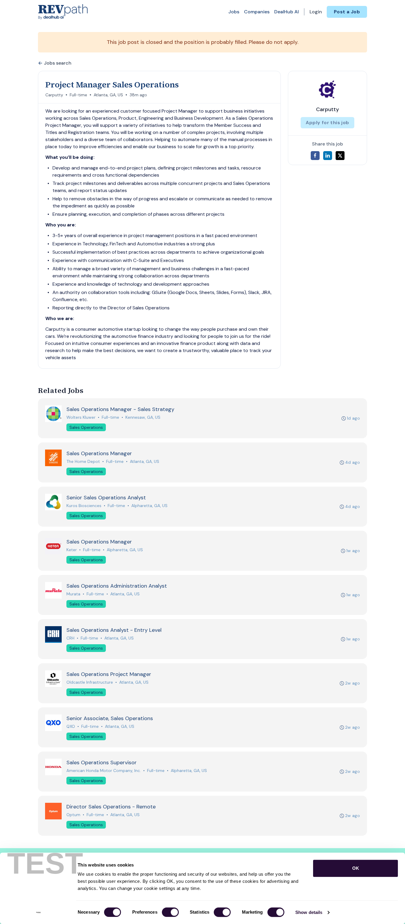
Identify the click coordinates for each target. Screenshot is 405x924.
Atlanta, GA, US (108, 94)
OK (355, 868)
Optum (73, 814)
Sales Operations (86, 427)
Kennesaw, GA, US (142, 417)
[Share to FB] (315, 155)
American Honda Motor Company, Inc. (103, 770)
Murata (73, 594)
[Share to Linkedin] (327, 155)
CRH (70, 638)
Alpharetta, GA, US (149, 505)
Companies (257, 12)
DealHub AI (286, 12)
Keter (71, 549)
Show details (308, 912)
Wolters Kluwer (80, 417)
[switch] (170, 912)
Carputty (54, 94)
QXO (70, 726)
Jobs (233, 12)
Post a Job (347, 12)
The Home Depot (83, 461)
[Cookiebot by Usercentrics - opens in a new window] (38, 912)
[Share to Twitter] (340, 155)
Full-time (78, 94)
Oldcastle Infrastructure (89, 682)
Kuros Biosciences (83, 505)
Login (316, 12)
